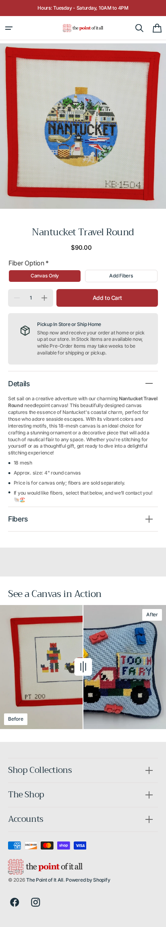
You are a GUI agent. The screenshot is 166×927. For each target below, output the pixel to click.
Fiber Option (28, 263)
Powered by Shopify (88, 880)
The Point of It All (44, 880)
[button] (9, 28)
